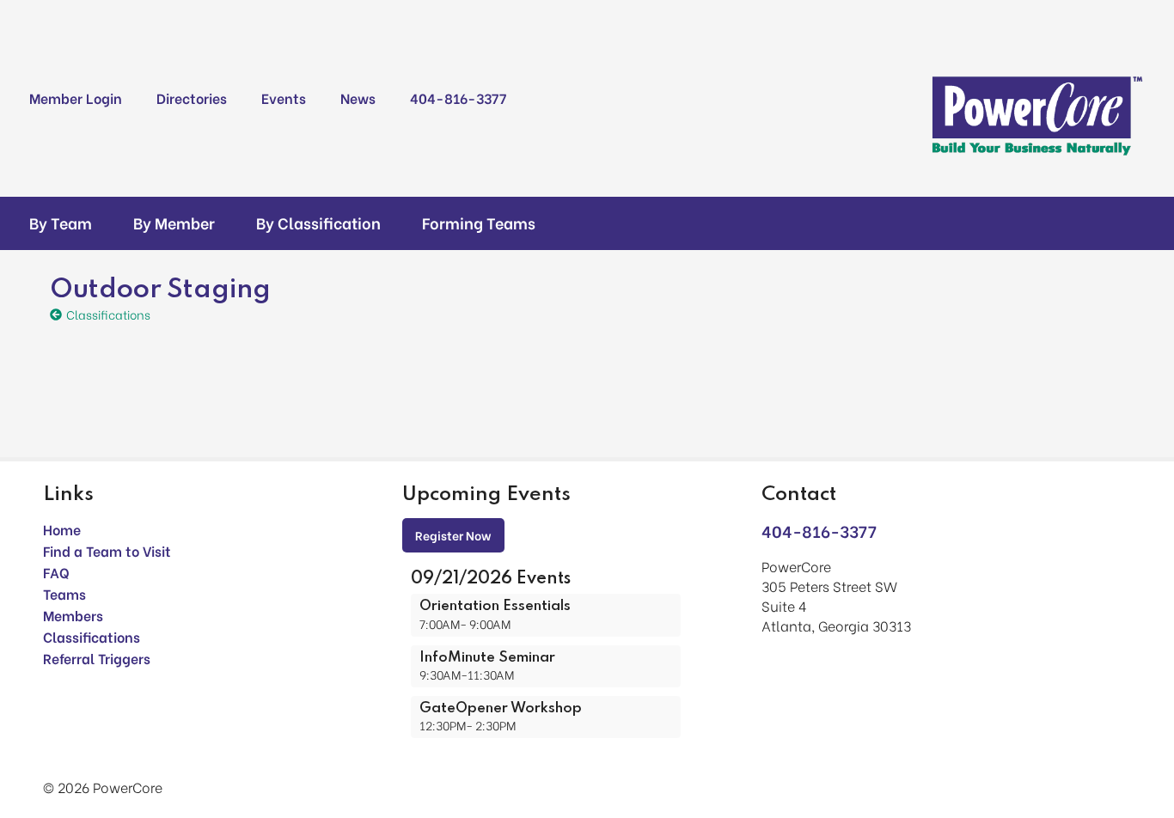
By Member (174, 222)
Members (73, 615)
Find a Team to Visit (107, 550)
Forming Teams (478, 222)
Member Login (75, 97)
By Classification (318, 222)
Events (283, 97)
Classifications (91, 636)
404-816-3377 (458, 97)
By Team (60, 222)
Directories (191, 97)
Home (62, 529)
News (358, 97)
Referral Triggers (96, 658)
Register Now (453, 535)
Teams (64, 593)
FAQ (56, 572)
